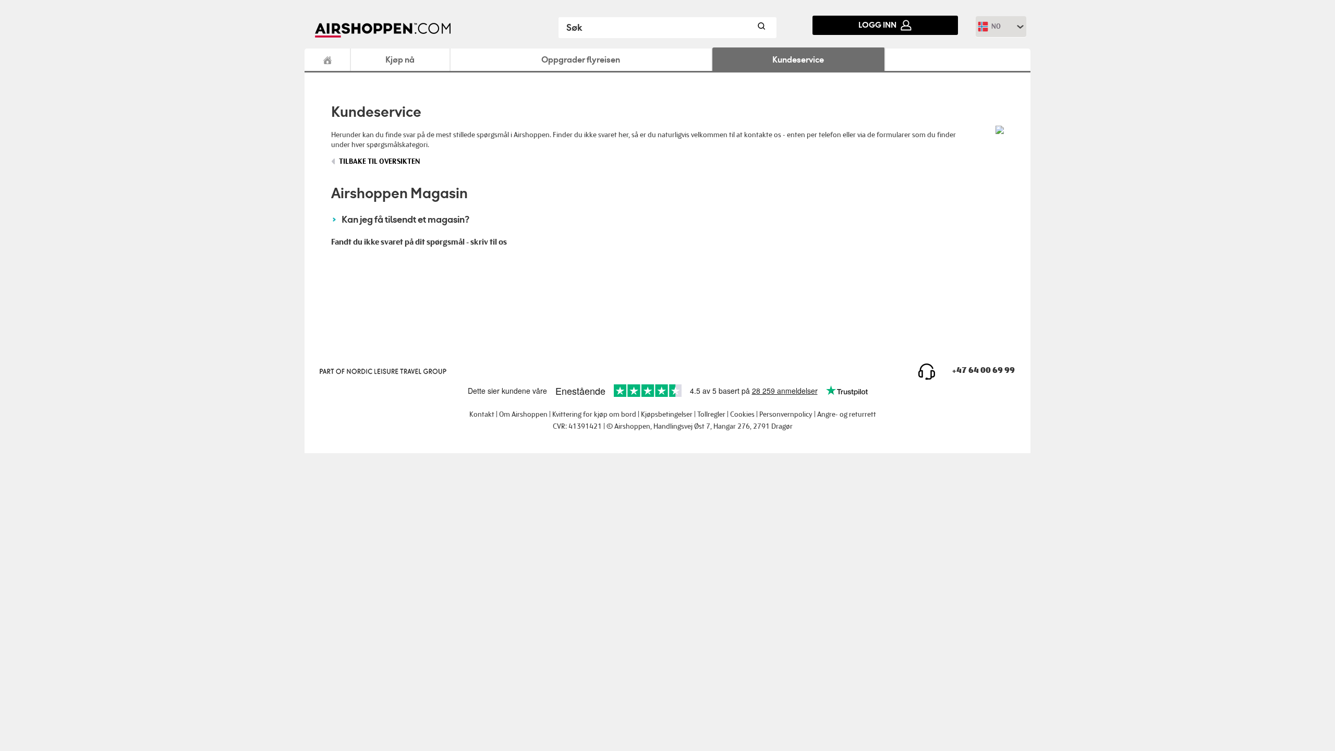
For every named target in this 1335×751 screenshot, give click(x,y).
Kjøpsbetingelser (667, 414)
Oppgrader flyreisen (580, 59)
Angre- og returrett (846, 414)
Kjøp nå (400, 59)
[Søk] (761, 27)
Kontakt (481, 414)
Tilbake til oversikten (379, 161)
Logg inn (877, 25)
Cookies (742, 414)
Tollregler (711, 414)
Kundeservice (798, 59)
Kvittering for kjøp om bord (594, 414)
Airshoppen (328, 60)
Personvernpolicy (785, 414)
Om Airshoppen (523, 414)
